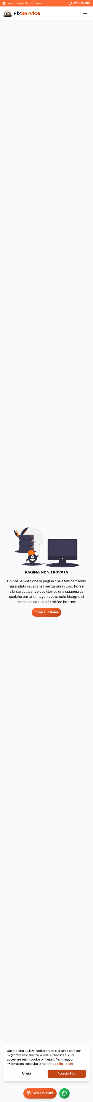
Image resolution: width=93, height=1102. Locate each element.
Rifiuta (26, 1073)
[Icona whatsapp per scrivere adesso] (64, 1093)
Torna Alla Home (46, 612)
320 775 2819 (81, 3)
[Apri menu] (85, 13)
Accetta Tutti (67, 1073)
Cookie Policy (62, 1064)
